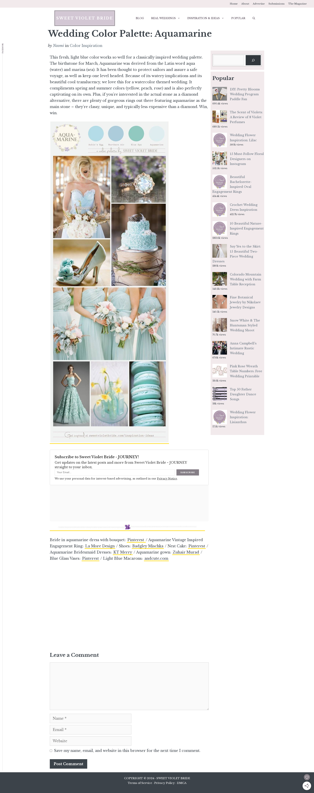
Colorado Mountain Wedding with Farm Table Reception (245, 279)
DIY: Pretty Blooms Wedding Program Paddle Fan (245, 94)
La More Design (100, 546)
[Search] (253, 60)
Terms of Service (140, 783)
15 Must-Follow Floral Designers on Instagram (247, 158)
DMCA (181, 783)
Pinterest (136, 540)
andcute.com (156, 558)
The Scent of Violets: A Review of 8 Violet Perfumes (246, 117)
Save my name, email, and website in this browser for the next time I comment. (127, 750)
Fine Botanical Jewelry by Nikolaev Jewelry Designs (245, 302)
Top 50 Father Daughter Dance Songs (243, 394)
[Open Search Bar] (254, 18)
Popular (238, 18)
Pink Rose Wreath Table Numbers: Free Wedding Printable (246, 371)
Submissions (276, 3)
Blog (140, 18)
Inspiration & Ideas (203, 18)
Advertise (259, 3)
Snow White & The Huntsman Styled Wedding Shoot (245, 325)
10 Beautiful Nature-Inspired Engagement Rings (247, 228)
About (245, 3)
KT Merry (122, 552)
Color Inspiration (86, 45)
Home (234, 3)
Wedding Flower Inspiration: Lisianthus (243, 417)
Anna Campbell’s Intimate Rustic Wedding (243, 348)
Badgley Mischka (147, 546)
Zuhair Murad (186, 552)
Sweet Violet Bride (84, 18)
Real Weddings (163, 18)
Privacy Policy (164, 783)
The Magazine (297, 3)
